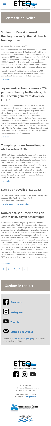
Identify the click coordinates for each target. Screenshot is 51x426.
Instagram (16, 312)
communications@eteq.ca (22, 338)
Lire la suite (5, 79)
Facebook (16, 302)
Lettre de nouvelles (21, 331)
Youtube (15, 322)
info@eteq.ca (31, 396)
